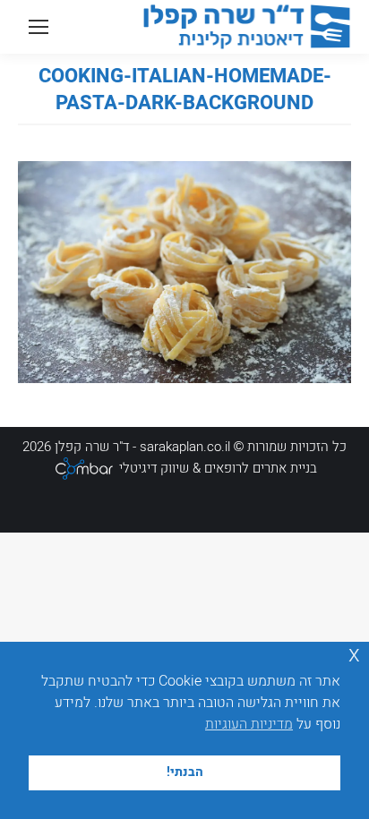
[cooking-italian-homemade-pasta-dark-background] (184, 272)
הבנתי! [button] (185, 772)
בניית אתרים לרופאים (260, 468)
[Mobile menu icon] (38, 26)
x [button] (354, 654)
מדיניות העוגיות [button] (249, 724)
